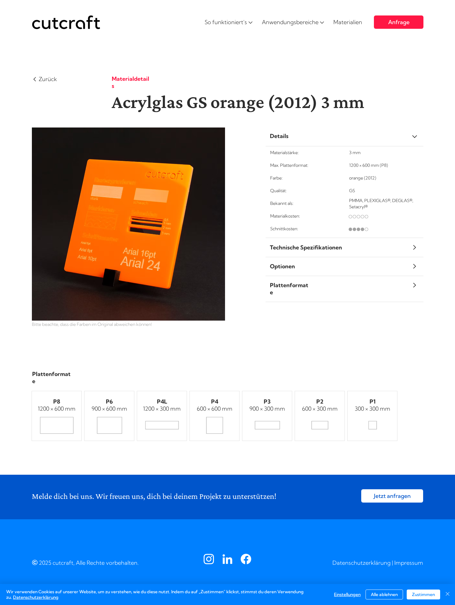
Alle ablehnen (384, 594)
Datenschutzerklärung (361, 562)
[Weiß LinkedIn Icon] (227, 559)
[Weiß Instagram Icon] (209, 559)
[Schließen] (447, 594)
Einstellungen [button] (347, 594)
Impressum (408, 562)
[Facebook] (246, 559)
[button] (228, 22)
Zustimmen (423, 594)
